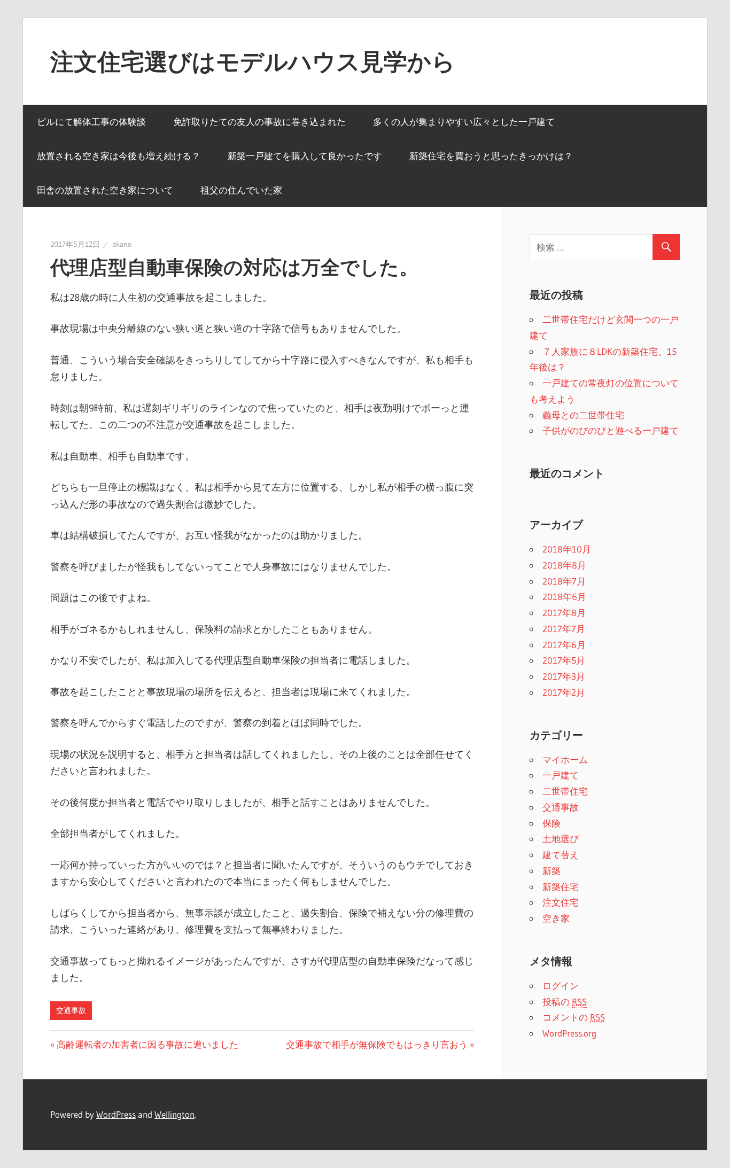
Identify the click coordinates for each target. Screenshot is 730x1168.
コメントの (573, 1017)
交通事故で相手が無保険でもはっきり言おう (377, 1044)
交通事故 (71, 1010)
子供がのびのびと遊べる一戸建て (610, 430)
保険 (551, 823)
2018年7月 (564, 581)
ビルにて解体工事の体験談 (91, 121)
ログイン (560, 985)
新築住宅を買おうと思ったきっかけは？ (491, 155)
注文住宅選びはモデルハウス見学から (252, 61)
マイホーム (565, 759)
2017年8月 (564, 612)
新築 (551, 870)
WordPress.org (569, 1033)
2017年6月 (564, 644)
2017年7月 (563, 628)
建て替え (560, 854)
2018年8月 (564, 565)
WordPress (116, 1114)
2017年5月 (563, 660)
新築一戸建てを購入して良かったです (305, 155)
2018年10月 (566, 549)
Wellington (174, 1114)
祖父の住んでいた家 (241, 190)
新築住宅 (560, 886)
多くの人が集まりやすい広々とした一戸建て (464, 121)
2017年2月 (563, 692)
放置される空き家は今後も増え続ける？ (118, 155)
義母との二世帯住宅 (583, 415)
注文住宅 (560, 902)
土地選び (560, 838)
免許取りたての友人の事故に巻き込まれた (259, 121)
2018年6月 (564, 596)
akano (121, 244)
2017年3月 (563, 676)
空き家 (556, 918)
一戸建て (560, 775)
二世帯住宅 (565, 791)
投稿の (564, 1001)
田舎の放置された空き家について (105, 190)
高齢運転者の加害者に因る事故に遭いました (147, 1044)
